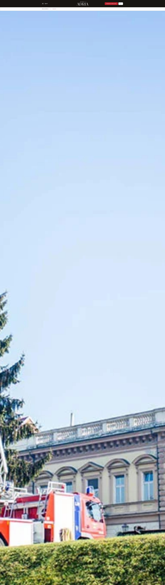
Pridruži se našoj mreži (111, 3)
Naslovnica (45, 9)
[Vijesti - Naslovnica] (82, 4)
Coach (54, 9)
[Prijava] (120, 3)
